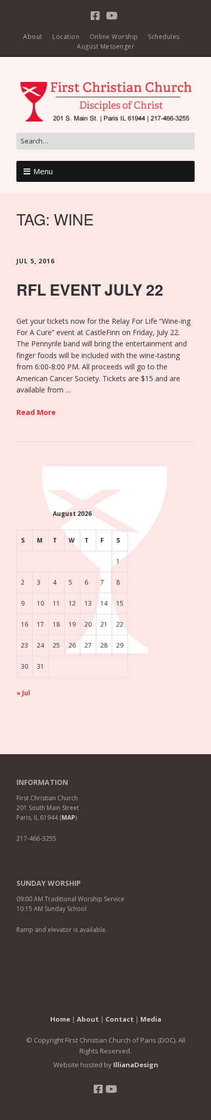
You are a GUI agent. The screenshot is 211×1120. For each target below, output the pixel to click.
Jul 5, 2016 (35, 261)
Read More (36, 412)
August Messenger (105, 46)
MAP (68, 817)
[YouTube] (112, 16)
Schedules (164, 36)
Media (150, 1019)
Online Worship (114, 36)
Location (65, 36)
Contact (120, 1019)
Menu (43, 171)
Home (60, 1019)
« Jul (23, 693)
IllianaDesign (135, 1064)
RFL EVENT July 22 (89, 289)
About (33, 36)
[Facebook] (96, 16)
